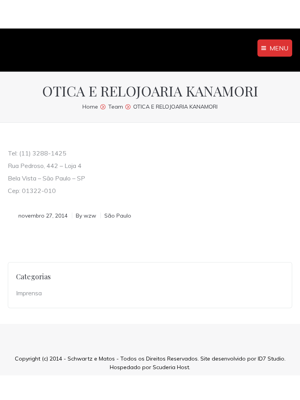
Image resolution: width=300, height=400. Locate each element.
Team (115, 106)
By (86, 215)
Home (90, 106)
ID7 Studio (271, 358)
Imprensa (29, 293)
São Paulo (117, 215)
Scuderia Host (171, 367)
